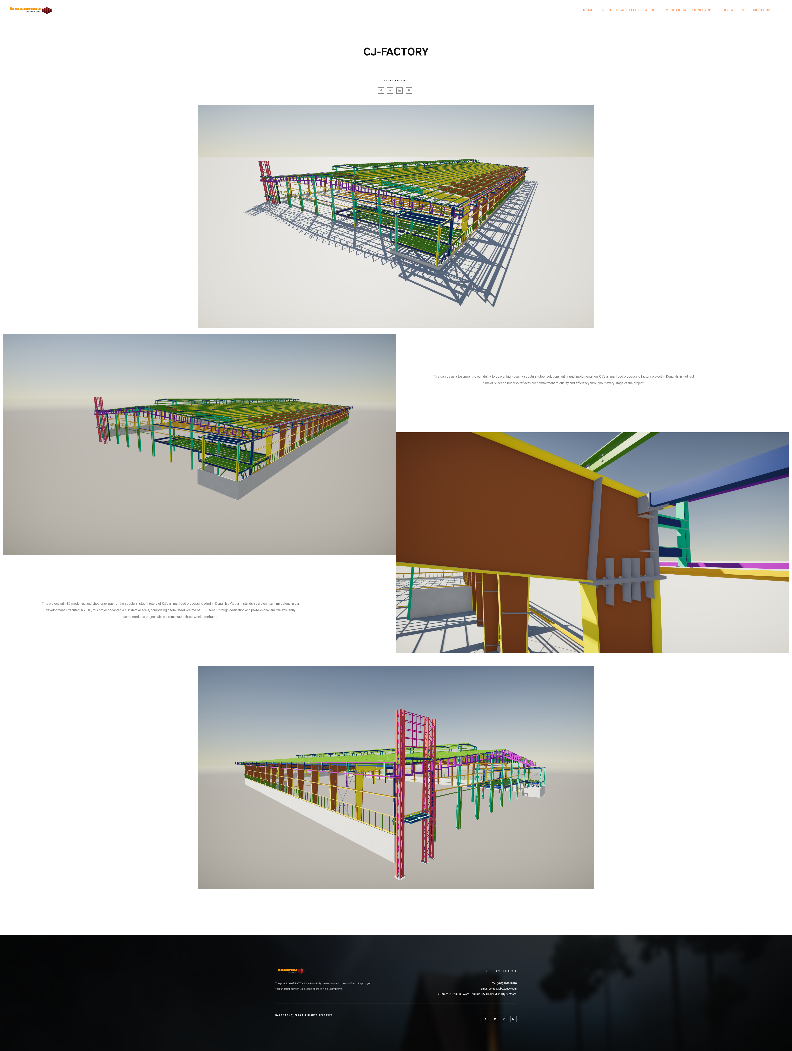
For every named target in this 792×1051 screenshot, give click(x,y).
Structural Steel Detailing (629, 10)
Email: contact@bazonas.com (499, 988)
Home (588, 10)
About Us (762, 10)
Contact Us (732, 10)
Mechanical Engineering (689, 10)
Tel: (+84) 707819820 (504, 983)
